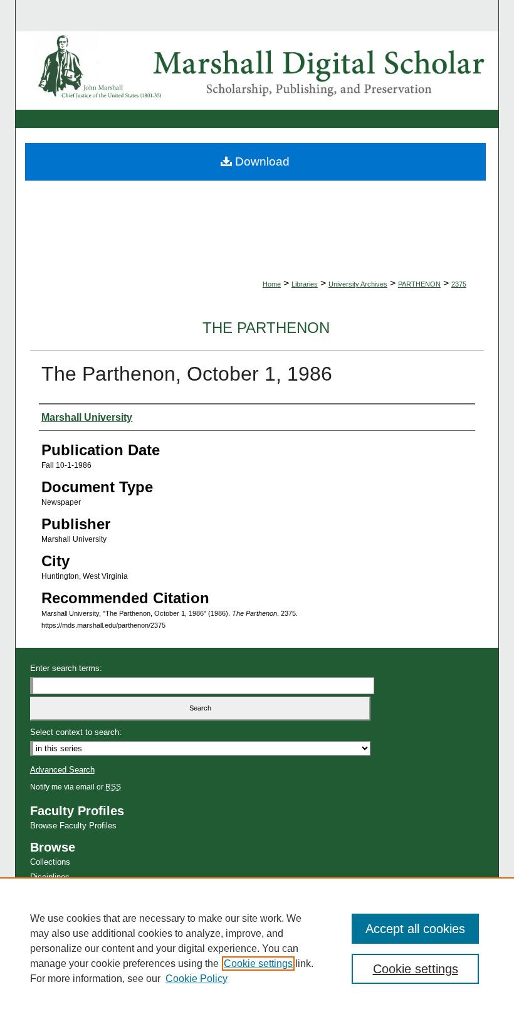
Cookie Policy (196, 978)
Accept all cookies (415, 929)
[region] (257, 948)
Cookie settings (258, 963)
